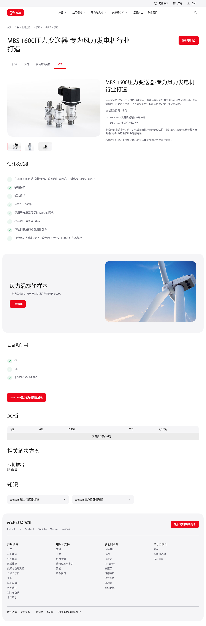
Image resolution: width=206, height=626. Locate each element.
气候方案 (109, 549)
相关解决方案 (43, 64)
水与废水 (12, 597)
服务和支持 (63, 544)
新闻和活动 (160, 554)
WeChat (66, 529)
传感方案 (26, 27)
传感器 (37, 27)
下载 (58, 554)
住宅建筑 (12, 558)
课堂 (58, 568)
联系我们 (61, 573)
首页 (9, 27)
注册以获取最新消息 (185, 524)
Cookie (50, 611)
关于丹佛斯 (160, 544)
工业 (9, 578)
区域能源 (12, 563)
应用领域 (12, 544)
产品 (17, 27)
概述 (14, 64)
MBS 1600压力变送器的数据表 (26, 397)
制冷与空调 (13, 592)
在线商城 (109, 587)
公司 (156, 549)
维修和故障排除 (64, 563)
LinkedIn (11, 529)
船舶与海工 (13, 582)
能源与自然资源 (15, 568)
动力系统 (109, 578)
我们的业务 (111, 544)
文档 (26, 64)
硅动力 (108, 582)
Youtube (42, 529)
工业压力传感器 (50, 27)
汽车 (9, 549)
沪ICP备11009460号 (68, 611)
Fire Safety (110, 563)
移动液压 (12, 587)
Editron (108, 558)
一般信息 (38, 611)
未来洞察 (158, 558)
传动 (107, 554)
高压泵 (108, 568)
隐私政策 (12, 611)
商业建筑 (12, 554)
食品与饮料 (13, 573)
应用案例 (61, 558)
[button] (177, 3)
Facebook (30, 529)
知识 (60, 64)
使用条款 (25, 611)
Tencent (54, 529)
